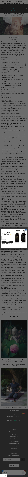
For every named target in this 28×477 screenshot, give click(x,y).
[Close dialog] (26, 230)
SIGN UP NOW (7, 241)
